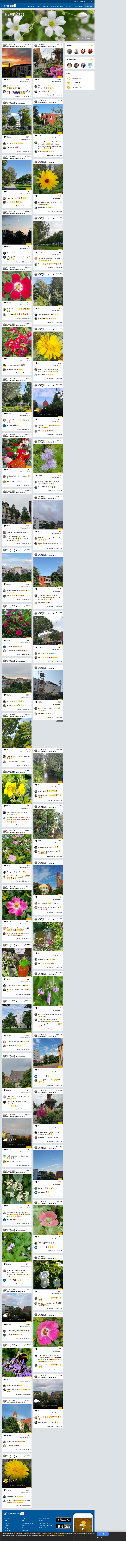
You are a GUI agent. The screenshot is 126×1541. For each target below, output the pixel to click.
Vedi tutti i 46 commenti (23, 373)
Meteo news (79, 6)
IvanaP (9, 91)
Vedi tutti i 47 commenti (23, 709)
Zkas (8, 761)
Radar (38, 6)
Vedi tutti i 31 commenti (23, 1109)
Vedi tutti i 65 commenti (23, 1505)
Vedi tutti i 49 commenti (23, 206)
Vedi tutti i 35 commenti (54, 1251)
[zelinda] (69, 65)
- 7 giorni (7, 1525)
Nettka (40, 959)
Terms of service (44, 1518)
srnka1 (9, 933)
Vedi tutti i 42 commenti (23, 654)
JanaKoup (10, 86)
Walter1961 (10, 1496)
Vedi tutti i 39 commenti (23, 429)
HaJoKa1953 (10, 44)
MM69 (40, 538)
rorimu (9, 481)
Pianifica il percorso (56, 6)
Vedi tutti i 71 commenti (55, 211)
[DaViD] (76, 65)
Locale (89, 38)
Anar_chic (10, 872)
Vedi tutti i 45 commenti (23, 151)
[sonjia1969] (69, 51)
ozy (8, 143)
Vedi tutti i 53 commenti (23, 938)
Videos (45, 6)
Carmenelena (11, 147)
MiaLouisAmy (11, 369)
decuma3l (10, 253)
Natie (8, 1156)
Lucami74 (41, 903)
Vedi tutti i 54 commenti (23, 1223)
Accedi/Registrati (79, 1)
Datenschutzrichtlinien (45, 1525)
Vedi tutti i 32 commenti (23, 599)
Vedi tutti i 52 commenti (54, 322)
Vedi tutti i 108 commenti (54, 95)
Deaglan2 (41, 1132)
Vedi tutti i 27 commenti (54, 1308)
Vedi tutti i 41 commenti (55, 1029)
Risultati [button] (68, 73)
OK (102, 1534)
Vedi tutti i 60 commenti (23, 1338)
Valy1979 (10, 590)
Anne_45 (10, 198)
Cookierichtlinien (44, 1528)
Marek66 (10, 705)
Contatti (41, 1521)
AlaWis (40, 1188)
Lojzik (9, 365)
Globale (80, 38)
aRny (8, 257)
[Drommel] (76, 51)
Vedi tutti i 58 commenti (23, 881)
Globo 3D (69, 6)
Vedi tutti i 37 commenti (54, 800)
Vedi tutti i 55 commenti (23, 1165)
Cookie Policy (45, 1535)
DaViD (40, 481)
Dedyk (9, 985)
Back (8, 38)
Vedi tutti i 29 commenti (23, 1449)
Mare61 (40, 1303)
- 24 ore (6, 1521)
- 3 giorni (7, 1523)
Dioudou (10, 1096)
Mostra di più (89, 45)
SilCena (9, 928)
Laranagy (10, 650)
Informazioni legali (44, 1523)
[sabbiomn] (90, 51)
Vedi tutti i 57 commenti (23, 543)
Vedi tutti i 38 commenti (54, 155)
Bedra (9, 314)
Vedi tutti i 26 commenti (54, 267)
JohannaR (10, 536)
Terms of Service (58, 1535)
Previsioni (30, 6)
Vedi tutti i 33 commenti (23, 1394)
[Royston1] (83, 65)
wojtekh (9, 532)
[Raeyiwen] (83, 51)
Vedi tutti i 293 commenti (23, 96)
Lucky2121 (10, 646)
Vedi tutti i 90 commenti (23, 262)
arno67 (9, 989)
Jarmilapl (10, 756)
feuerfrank (41, 713)
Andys (9, 309)
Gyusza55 (41, 207)
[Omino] (90, 65)
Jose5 (9, 817)
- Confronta (7, 1530)
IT (88, 1)
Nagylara (10, 420)
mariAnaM (10, 425)
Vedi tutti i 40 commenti (23, 1049)
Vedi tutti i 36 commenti (23, 318)
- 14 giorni (7, 1528)
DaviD (9, 812)
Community (89, 6)
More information (101, 1538)
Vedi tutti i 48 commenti (23, 825)
